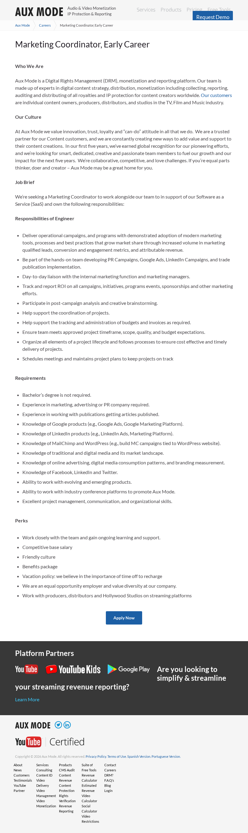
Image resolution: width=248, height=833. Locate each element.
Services (146, 9)
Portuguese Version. (166, 756)
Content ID (44, 775)
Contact (110, 765)
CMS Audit (67, 770)
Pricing (194, 9)
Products (171, 9)
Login (108, 791)
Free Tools (219, 9)
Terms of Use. (117, 756)
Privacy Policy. (96, 756)
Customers (22, 775)
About (18, 765)
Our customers (216, 95)
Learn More (27, 699)
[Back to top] (234, 797)
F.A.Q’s (109, 780)
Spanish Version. (139, 756)
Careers (45, 25)
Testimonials (23, 780)
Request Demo (212, 17)
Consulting (44, 770)
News (18, 770)
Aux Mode (22, 25)
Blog (107, 785)
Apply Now (124, 617)
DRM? (108, 775)
